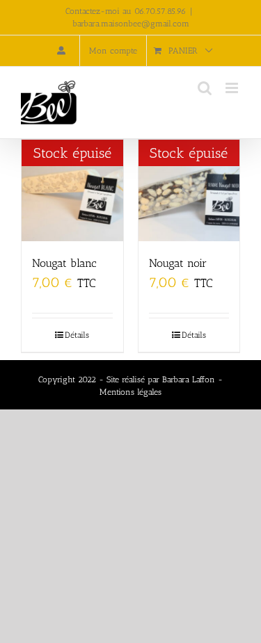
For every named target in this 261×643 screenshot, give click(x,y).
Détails (77, 335)
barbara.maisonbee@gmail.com (130, 24)
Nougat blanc (64, 263)
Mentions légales (130, 392)
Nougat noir (178, 263)
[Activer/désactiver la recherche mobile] (205, 88)
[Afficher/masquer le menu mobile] (233, 88)
